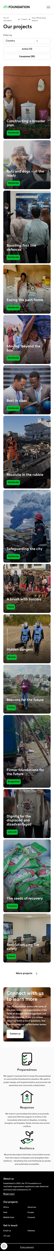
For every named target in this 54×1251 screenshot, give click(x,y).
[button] (48, 7)
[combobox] (19, 40)
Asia (5, 1212)
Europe (31, 1212)
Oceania (31, 1217)
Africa (6, 1207)
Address (31, 1231)
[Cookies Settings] (4, 1246)
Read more (9, 1194)
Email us (7, 1231)
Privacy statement (27, 1247)
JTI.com (6, 1236)
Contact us (15, 1034)
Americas (32, 1207)
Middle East (8, 1217)
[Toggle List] (37, 40)
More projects (24, 973)
